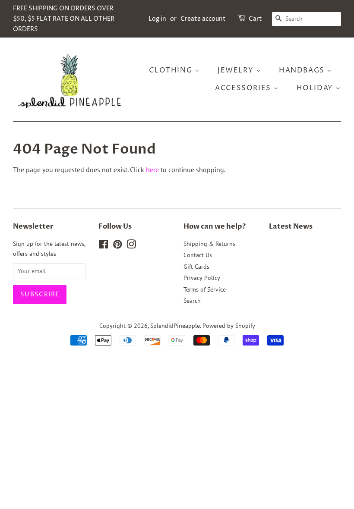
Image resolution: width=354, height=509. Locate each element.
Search (192, 301)
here (152, 169)
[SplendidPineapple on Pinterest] (117, 246)
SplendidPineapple (175, 326)
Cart (255, 19)
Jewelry (237, 70)
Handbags (303, 70)
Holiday (316, 88)
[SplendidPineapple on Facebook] (103, 246)
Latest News (291, 226)
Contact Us (197, 255)
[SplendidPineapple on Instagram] (131, 246)
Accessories (244, 88)
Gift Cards (196, 266)
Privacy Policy (201, 278)
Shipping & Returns (209, 244)
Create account (203, 19)
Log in (157, 19)
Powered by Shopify (228, 326)
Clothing (171, 70)
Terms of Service (204, 289)
